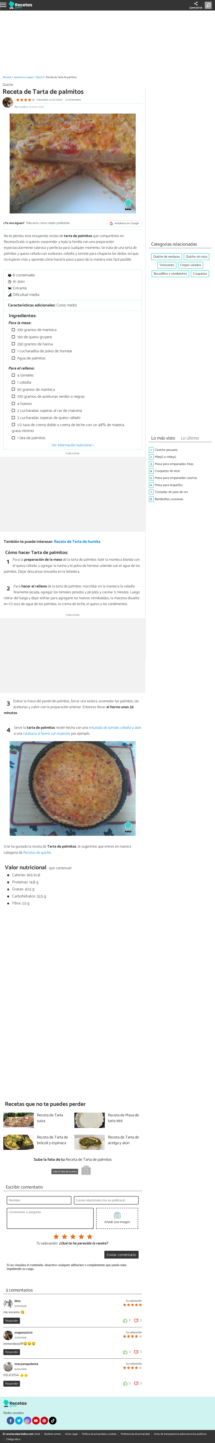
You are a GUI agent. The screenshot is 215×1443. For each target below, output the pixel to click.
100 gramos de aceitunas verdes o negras (50, 396)
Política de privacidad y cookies (99, 1434)
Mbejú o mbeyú (165, 457)
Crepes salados (190, 265)
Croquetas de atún (167, 471)
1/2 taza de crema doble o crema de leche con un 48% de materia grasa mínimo (68, 428)
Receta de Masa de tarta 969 (123, 1118)
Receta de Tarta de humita (77, 541)
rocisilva (23, 107)
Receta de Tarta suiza (50, 1118)
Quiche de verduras (166, 257)
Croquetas (200, 274)
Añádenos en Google (126, 223)
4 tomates (25, 375)
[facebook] (10, 1420)
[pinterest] (44, 1420)
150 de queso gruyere (34, 337)
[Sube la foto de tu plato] (86, 1171)
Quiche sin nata (196, 257)
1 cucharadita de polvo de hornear (44, 351)
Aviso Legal (71, 1434)
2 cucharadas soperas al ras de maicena (49, 410)
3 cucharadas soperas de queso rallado (48, 418)
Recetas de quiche (37, 852)
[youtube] (36, 1420)
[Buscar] (209, 5)
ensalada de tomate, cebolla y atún (115, 728)
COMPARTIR (195, 8)
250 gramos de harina (34, 344)
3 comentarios (73, 99)
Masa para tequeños (169, 485)
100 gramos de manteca (36, 330)
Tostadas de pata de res (171, 492)
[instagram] (27, 1420)
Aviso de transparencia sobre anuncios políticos (180, 1434)
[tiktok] (52, 1420)
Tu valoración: (47, 1243)
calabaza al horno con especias (46, 733)
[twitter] (19, 1420)
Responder (11, 1320)
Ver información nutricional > (72, 445)
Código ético (13, 1439)
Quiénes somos (52, 1434)
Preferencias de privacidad (135, 1434)
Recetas (7, 77)
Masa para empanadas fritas (174, 464)
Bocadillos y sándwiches (170, 274)
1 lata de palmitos (30, 438)
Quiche (40, 77)
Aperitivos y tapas (23, 77)
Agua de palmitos (31, 358)
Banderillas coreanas (169, 499)
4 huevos (24, 403)
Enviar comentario (121, 1255)
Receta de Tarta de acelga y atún (123, 1140)
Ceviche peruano (166, 450)
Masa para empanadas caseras (176, 478)
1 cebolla (23, 382)
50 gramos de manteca (35, 389)
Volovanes (167, 265)
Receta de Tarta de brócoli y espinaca (52, 1140)
